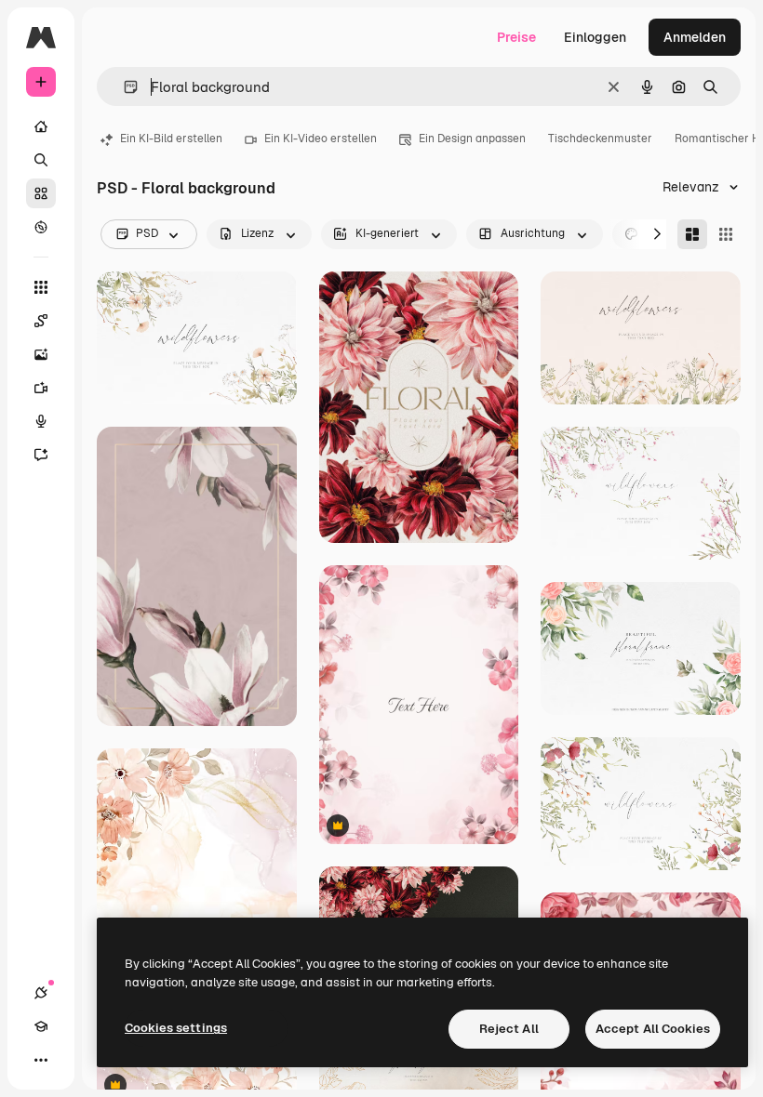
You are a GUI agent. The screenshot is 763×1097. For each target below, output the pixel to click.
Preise (516, 37)
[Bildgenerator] (41, 354)
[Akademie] (41, 1026)
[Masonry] (692, 234)
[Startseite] (41, 126)
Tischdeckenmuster (600, 138)
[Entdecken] (41, 227)
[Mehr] (41, 1060)
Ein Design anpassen (472, 138)
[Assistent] (41, 454)
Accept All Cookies (653, 1029)
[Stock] (41, 193)
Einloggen (595, 37)
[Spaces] (41, 321)
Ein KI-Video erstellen (320, 138)
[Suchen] (41, 160)
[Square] (726, 234)
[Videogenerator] (41, 388)
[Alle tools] (41, 287)
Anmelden (694, 37)
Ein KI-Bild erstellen (171, 138)
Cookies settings (176, 1028)
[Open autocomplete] (123, 87)
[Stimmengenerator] (41, 421)
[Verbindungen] (41, 993)
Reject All (509, 1029)
